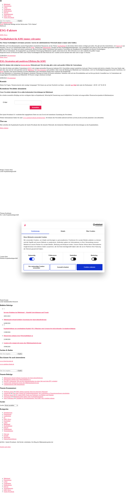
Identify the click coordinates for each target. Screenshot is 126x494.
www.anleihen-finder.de (7, 364)
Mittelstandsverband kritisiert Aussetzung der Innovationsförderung (25, 319)
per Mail (73, 85)
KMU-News (7, 16)
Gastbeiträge (7, 9)
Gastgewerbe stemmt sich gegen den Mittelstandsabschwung (22, 343)
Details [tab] (63, 231)
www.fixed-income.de (6, 361)
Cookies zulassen (89, 267)
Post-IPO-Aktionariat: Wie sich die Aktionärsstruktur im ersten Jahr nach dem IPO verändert (30, 381)
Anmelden (35, 107)
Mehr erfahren (4, 128)
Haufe (2, 71)
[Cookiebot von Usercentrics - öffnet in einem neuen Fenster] (94, 225)
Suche (20, 21)
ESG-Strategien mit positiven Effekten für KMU (23, 61)
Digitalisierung (8, 412)
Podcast (6, 12)
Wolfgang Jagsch (9, 391)
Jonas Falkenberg (9, 398)
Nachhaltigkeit (61, 46)
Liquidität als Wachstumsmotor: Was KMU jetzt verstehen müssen (35, 398)
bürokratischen (25, 65)
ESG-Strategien (41, 70)
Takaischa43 (7, 396)
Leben (5, 7)
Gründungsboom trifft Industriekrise (14, 384)
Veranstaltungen (8, 14)
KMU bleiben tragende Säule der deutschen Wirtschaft (32, 391)
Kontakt (6, 435)
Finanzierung (7, 6)
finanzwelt (119, 46)
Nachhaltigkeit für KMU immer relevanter (20, 39)
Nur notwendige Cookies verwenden (36, 267)
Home (2, 24)
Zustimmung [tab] (35, 231)
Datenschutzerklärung (10, 439)
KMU (33, 47)
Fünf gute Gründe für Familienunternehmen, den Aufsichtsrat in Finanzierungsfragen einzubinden (41, 393)
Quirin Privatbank (9, 17)
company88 (7, 393)
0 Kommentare (11, 55)
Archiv (2, 405)
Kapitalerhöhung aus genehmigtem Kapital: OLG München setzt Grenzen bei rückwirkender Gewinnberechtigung (39, 328)
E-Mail (5, 102)
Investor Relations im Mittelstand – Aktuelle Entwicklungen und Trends (26, 312)
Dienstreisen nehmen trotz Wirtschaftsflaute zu (18, 336)
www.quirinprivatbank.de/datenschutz (34, 117)
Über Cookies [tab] (90, 231)
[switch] (52, 259)
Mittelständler (47, 47)
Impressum (7, 437)
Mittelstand (7, 4)
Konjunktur (7, 421)
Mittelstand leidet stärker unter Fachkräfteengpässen (28, 396)
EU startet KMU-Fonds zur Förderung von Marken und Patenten (35, 395)
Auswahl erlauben (63, 267)
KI (4, 417)
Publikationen (8, 11)
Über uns (6, 434)
